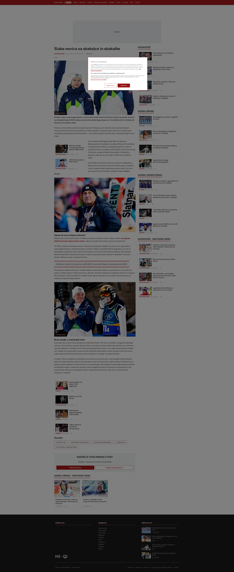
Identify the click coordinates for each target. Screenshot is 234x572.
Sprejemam (124, 85)
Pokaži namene (110, 85)
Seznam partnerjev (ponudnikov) (98, 79)
